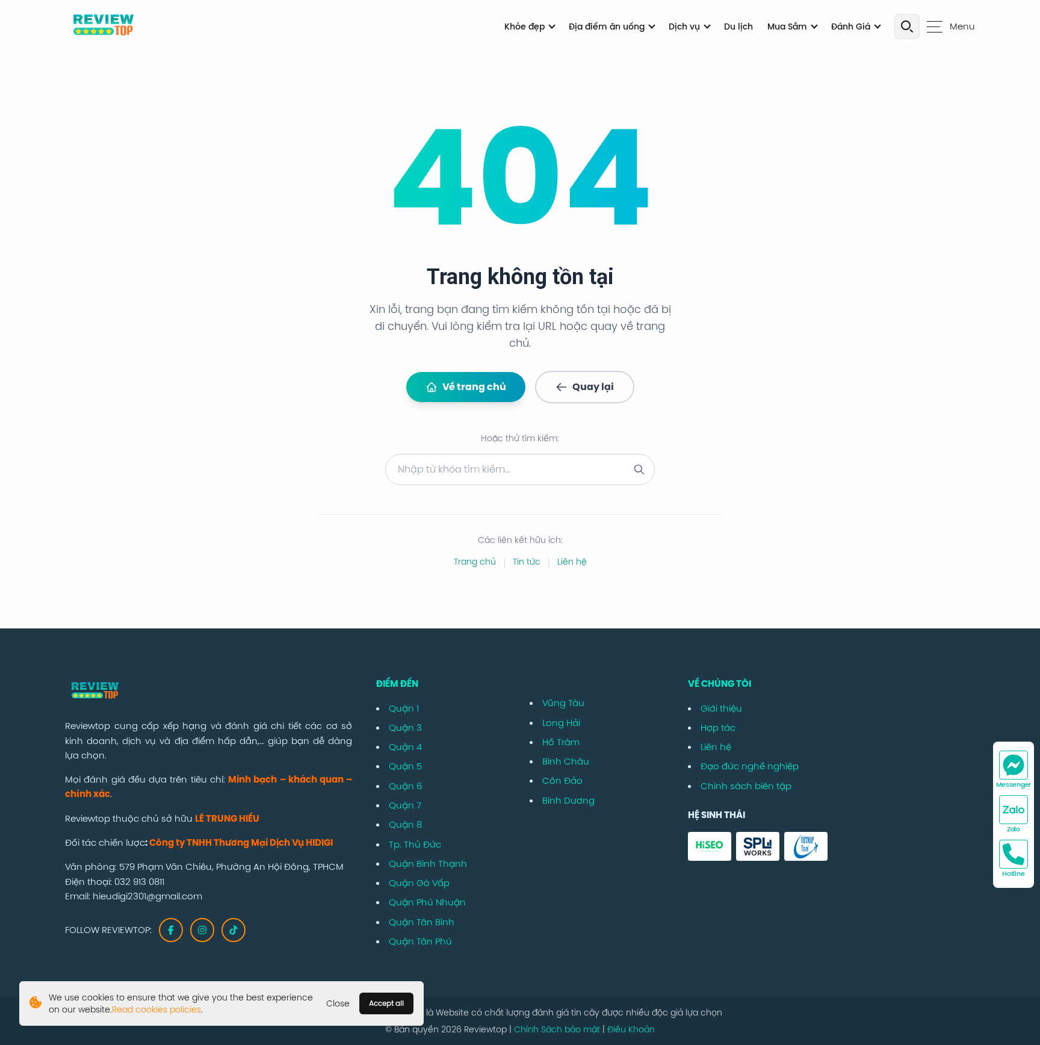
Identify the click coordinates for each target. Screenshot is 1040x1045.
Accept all (386, 1003)
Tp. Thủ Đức (415, 844)
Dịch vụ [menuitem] (684, 26)
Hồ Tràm (561, 742)
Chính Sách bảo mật (558, 1029)
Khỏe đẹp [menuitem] (524, 26)
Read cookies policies (156, 1009)
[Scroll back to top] (1023, 992)
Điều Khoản (631, 1029)
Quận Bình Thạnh (428, 863)
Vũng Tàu (563, 702)
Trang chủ (475, 562)
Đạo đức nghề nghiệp (750, 766)
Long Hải (561, 722)
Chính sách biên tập (746, 786)
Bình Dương (568, 800)
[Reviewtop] (208, 692)
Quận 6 (405, 786)
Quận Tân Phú (420, 941)
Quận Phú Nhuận (427, 902)
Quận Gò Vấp (419, 882)
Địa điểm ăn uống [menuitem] (607, 26)
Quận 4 (405, 746)
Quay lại (593, 386)
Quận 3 (405, 727)
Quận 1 (404, 708)
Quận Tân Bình (421, 922)
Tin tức (526, 562)
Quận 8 (405, 824)
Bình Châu (565, 761)
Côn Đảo (562, 780)
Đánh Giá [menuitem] (850, 26)
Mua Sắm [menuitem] (787, 26)
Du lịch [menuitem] (738, 26)
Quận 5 (405, 766)
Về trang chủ (474, 386)
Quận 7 (405, 805)
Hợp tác (718, 727)
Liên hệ (572, 562)
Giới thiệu (721, 708)
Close (338, 1003)
